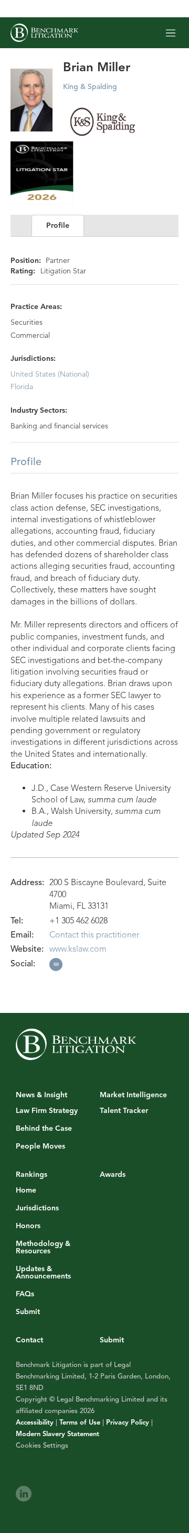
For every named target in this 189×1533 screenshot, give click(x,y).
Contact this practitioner (94, 935)
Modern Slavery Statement (57, 1434)
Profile (57, 225)
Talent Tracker (124, 1111)
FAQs (25, 1294)
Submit (28, 1312)
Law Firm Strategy (47, 1111)
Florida (21, 386)
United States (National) (49, 374)
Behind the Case (44, 1128)
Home (26, 1190)
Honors (28, 1226)
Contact (29, 1340)
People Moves (40, 1146)
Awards (112, 1174)
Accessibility (35, 1422)
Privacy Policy (127, 1422)
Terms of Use (79, 1422)
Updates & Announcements (43, 1272)
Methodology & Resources (43, 1247)
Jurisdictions (37, 1208)
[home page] (44, 32)
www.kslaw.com (78, 949)
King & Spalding (90, 86)
